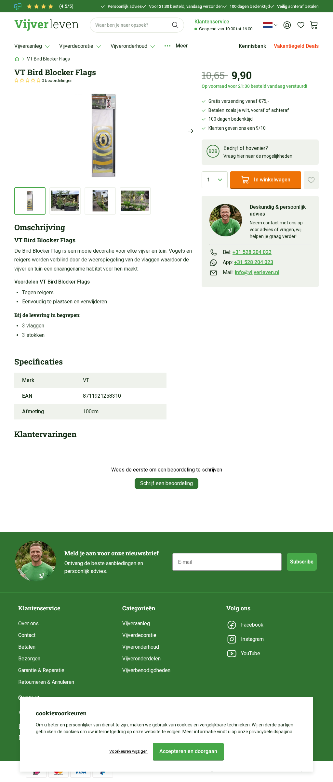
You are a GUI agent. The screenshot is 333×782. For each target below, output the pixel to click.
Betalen (26, 647)
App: (248, 262)
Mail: (251, 272)
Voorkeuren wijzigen (128, 751)
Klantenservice (211, 22)
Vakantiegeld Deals (296, 46)
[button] (28, 80)
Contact (26, 635)
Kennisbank (252, 46)
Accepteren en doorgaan (188, 751)
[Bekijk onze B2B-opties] (213, 152)
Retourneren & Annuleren (46, 682)
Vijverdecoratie (139, 635)
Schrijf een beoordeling (166, 483)
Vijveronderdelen (141, 659)
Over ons (28, 623)
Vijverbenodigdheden (146, 670)
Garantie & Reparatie (41, 670)
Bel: (247, 252)
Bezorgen (29, 659)
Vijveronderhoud (140, 647)
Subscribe (301, 562)
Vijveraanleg (136, 623)
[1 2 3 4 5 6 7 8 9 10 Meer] (215, 179)
